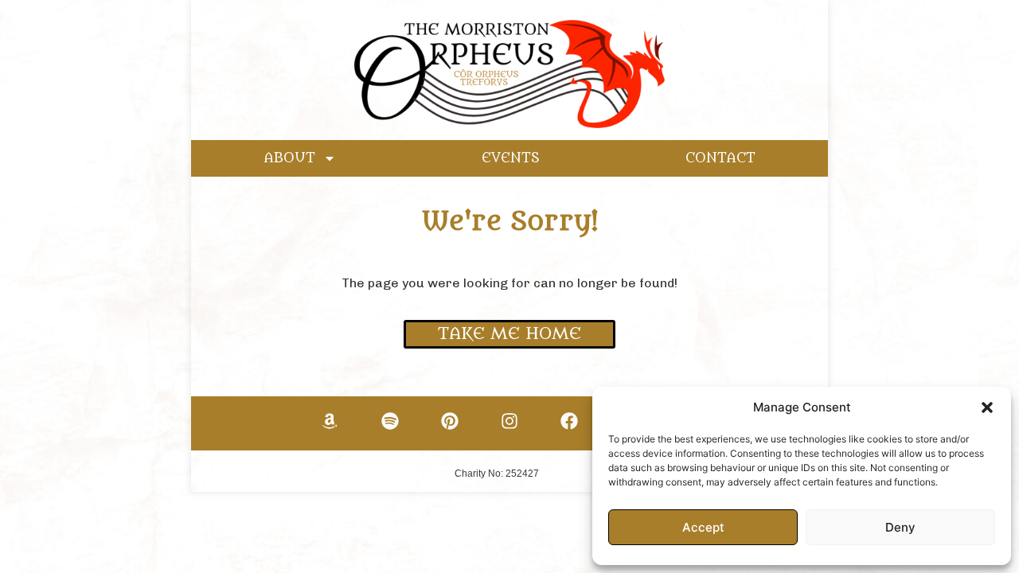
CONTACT (720, 158)
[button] (987, 407)
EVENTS (511, 158)
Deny (900, 527)
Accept (703, 527)
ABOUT (289, 158)
